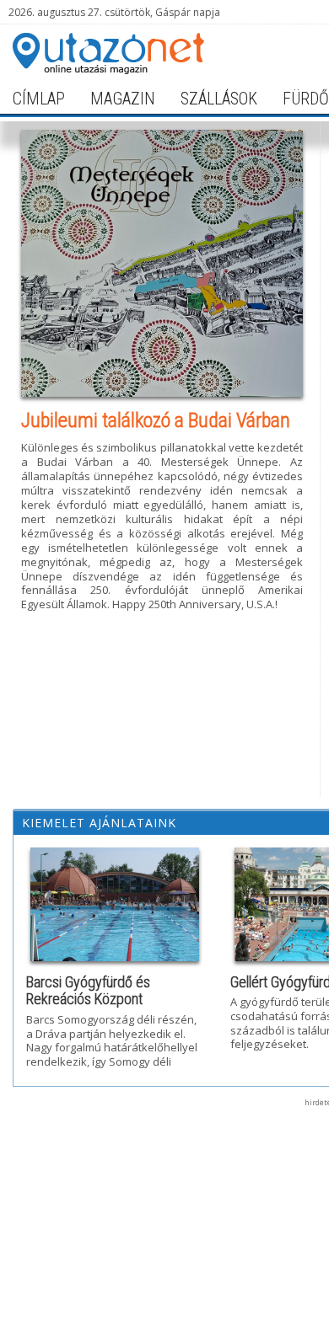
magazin (122, 98)
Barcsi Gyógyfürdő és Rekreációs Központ (88, 990)
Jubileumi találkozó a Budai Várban (155, 420)
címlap (39, 98)
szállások (219, 98)
